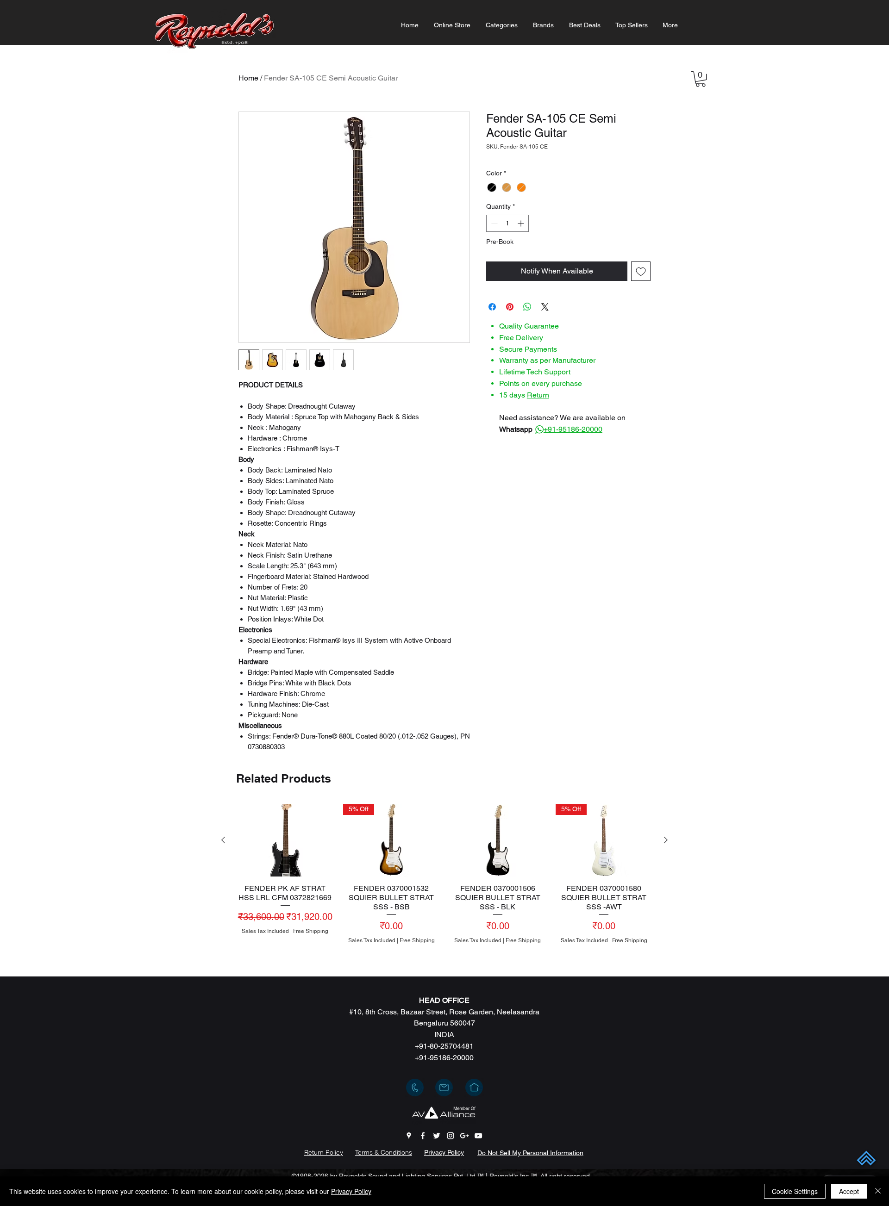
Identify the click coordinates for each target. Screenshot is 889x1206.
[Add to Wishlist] (641, 271)
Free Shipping (310, 931)
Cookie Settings (795, 1191)
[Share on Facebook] (492, 306)
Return (538, 395)
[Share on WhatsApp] (527, 306)
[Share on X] (545, 306)
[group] (444, 886)
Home (248, 78)
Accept (849, 1191)
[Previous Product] (223, 839)
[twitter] (436, 1135)
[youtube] (478, 1135)
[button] (501, 25)
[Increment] (521, 223)
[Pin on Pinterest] (509, 306)
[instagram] (450, 1135)
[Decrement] (493, 223)
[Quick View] (285, 840)
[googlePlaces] (408, 1135)
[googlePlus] (464, 1135)
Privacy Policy (351, 1191)
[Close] (877, 1191)
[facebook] (422, 1135)
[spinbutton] (507, 223)
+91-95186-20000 (573, 429)
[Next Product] (665, 839)
